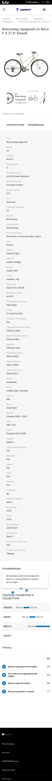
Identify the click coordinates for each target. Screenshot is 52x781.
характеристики (15, 125)
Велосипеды (22, 19)
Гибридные (7, 21)
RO (43, 2)
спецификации (36, 125)
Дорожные (39, 19)
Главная (6, 19)
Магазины (32, 2)
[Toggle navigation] (4, 9)
